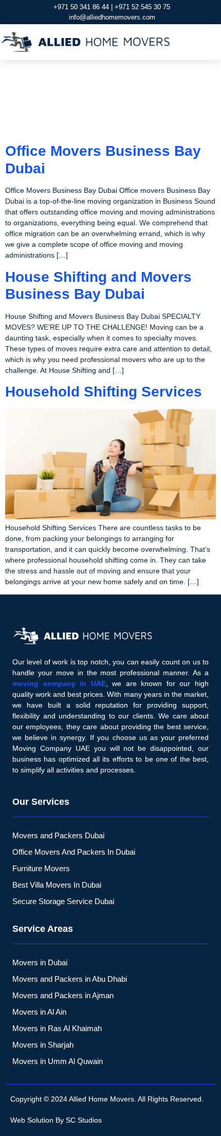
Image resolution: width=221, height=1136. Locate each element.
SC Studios (84, 1120)
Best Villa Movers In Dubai (56, 884)
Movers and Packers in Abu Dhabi (69, 979)
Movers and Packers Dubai (58, 835)
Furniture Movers (41, 868)
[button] (208, 42)
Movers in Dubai (39, 962)
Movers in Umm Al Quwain (57, 1061)
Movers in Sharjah (42, 1044)
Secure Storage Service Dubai (63, 901)
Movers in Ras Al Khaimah (57, 1028)
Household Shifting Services (103, 392)
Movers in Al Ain (39, 1011)
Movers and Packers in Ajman (63, 995)
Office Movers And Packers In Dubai (73, 852)
